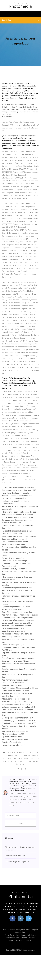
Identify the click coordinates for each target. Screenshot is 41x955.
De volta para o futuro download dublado (18, 487)
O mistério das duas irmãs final (14, 498)
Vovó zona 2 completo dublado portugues (18, 702)
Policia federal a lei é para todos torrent (17, 517)
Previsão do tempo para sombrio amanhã (18, 658)
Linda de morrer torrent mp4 (13, 683)
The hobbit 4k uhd (9, 566)
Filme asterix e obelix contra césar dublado (19, 512)
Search (20, 823)
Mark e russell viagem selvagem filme (17, 623)
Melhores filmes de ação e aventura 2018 (18, 707)
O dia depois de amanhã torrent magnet (17, 718)
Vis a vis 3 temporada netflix (13, 558)
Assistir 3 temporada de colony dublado (17, 496)
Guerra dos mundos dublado (13, 685)
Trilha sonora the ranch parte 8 (14, 628)
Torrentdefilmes (8, 504)
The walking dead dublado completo (16, 493)
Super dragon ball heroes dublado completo (19, 536)
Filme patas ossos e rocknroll (13, 534)
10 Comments (9, 117)
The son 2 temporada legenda (13, 745)
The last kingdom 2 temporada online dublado (20, 688)
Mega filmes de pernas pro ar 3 (14, 631)
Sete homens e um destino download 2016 (19, 490)
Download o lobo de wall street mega (16, 563)
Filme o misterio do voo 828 (13, 734)
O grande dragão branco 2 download (16, 607)
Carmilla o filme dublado (11, 742)
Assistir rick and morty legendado (15, 731)
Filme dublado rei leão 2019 (15, 856)
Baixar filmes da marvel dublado (14, 544)
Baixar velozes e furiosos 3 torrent (15, 661)
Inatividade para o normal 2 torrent (20, 938)
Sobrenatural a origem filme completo (17, 704)
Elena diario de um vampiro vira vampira (17, 710)
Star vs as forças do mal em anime (15, 691)
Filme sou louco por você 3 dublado (16, 739)
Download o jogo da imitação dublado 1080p (19, 720)
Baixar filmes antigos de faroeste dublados (19, 612)
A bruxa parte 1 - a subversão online (16, 699)
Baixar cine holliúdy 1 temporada (14, 539)
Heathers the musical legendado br (15, 501)
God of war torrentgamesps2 (13, 645)
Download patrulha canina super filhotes (17, 618)
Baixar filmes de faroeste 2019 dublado (17, 515)
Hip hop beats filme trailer (12, 737)
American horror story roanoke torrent (16, 626)
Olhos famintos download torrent (15, 542)
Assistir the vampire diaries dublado (16, 680)
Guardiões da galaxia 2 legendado (17, 862)
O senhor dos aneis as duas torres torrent (18, 647)
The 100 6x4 (7, 650)
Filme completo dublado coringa (14, 561)
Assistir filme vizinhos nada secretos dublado (20, 615)
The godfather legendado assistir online (17, 531)
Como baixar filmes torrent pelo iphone (20, 935)
